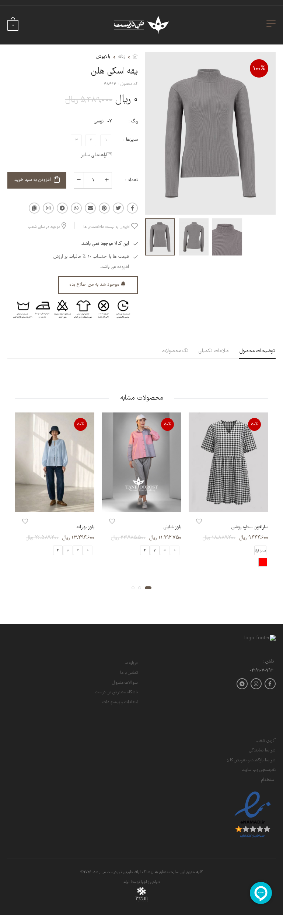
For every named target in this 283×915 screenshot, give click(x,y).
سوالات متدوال (125, 683)
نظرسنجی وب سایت (259, 770)
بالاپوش (103, 56)
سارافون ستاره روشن (249, 527)
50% (254, 424)
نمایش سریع (228, 502)
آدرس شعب (266, 740)
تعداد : (131, 180)
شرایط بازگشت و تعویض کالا (251, 760)
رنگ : (133, 121)
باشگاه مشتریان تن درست (116, 692)
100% (259, 68)
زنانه (121, 56)
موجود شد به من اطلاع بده (94, 284)
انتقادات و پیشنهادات (120, 702)
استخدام (268, 780)
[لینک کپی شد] (34, 208)
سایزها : (130, 139)
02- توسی (103, 121)
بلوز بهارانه (85, 527)
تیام (126, 882)
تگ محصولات (175, 351)
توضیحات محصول (257, 351)
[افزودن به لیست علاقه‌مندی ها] (199, 521)
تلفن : (268, 662)
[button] (148, 587)
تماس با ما (129, 673)
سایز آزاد (260, 550)
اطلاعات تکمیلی (214, 351)
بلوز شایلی (172, 527)
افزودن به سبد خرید (32, 179)
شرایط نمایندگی (262, 750)
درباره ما (131, 663)
